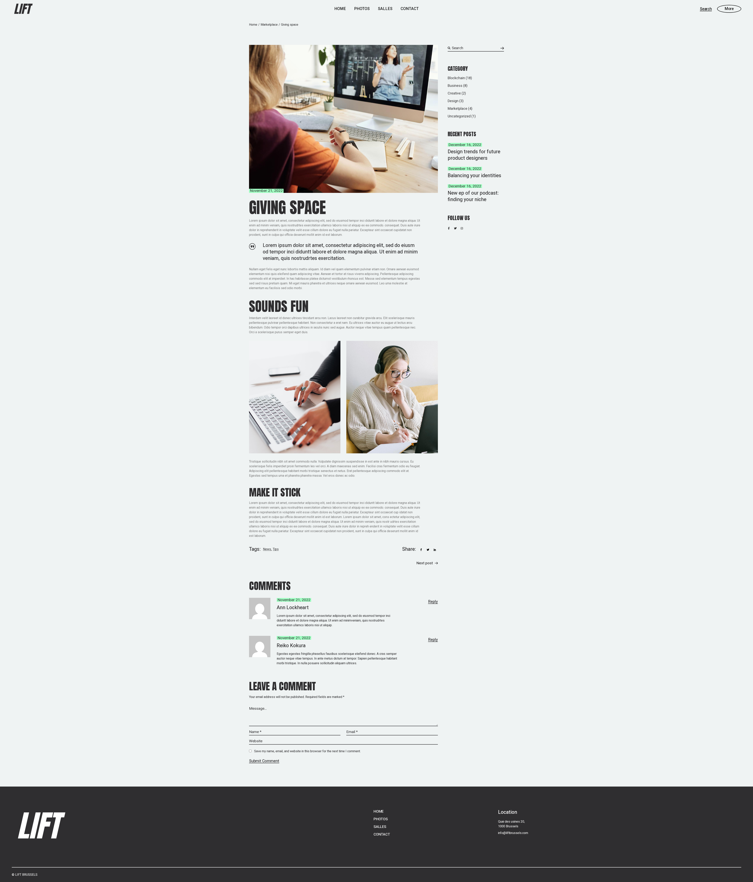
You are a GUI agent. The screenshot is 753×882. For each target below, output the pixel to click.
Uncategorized (459, 116)
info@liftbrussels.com (513, 833)
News (267, 549)
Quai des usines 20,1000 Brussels (511, 824)
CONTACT (382, 834)
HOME (379, 811)
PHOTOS (381, 819)
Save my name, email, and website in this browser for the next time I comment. (307, 751)
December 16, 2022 (464, 145)
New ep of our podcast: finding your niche (473, 196)
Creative (454, 93)
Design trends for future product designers (474, 155)
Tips (276, 549)
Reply (433, 601)
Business (455, 85)
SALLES (380, 826)
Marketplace (269, 24)
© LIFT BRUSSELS (24, 874)
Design (453, 101)
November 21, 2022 (266, 191)
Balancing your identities (474, 175)
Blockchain (456, 78)
